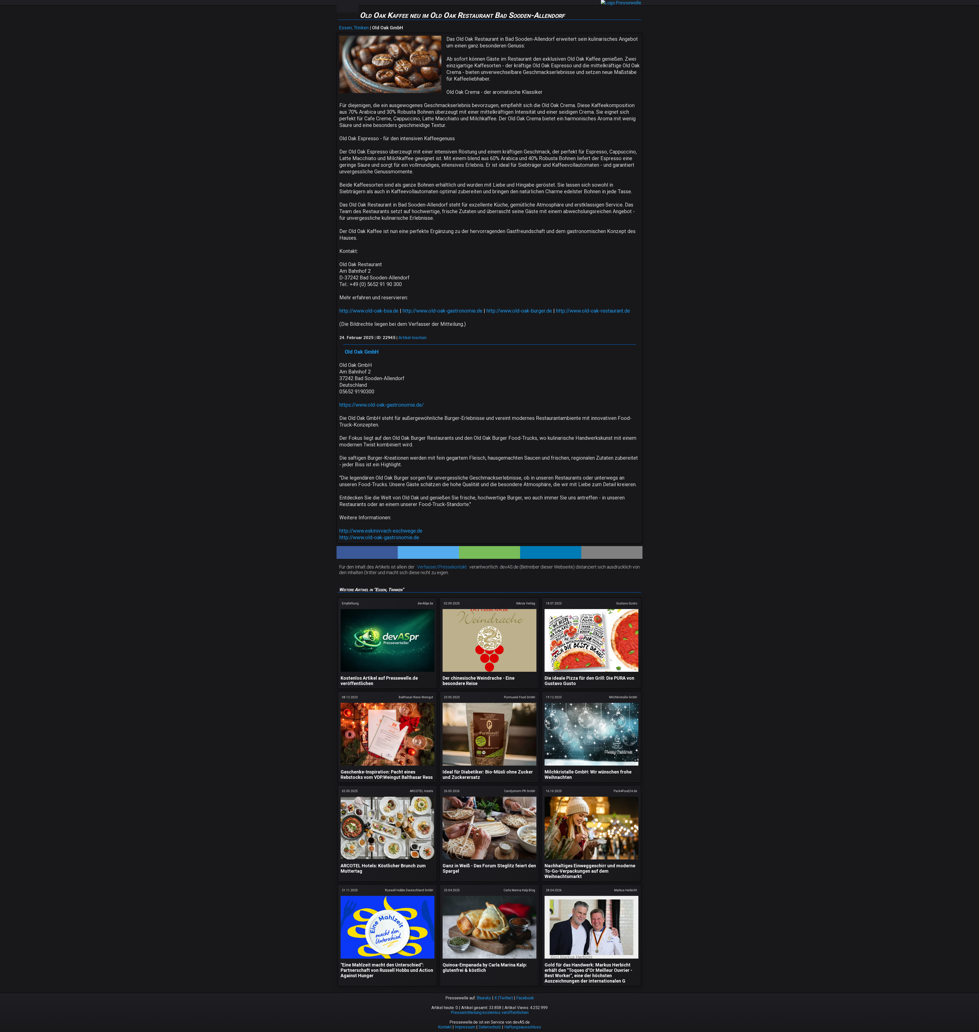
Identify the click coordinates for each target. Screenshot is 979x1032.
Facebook (525, 998)
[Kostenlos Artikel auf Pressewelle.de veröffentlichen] (387, 672)
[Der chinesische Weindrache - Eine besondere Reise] (489, 672)
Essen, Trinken (354, 27)
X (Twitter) (503, 998)
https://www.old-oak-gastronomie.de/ (381, 405)
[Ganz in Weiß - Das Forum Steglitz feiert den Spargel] (489, 860)
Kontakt (445, 1027)
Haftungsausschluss (522, 1027)
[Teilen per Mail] (611, 552)
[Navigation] (342, 6)
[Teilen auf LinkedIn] (550, 552)
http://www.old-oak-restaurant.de (593, 311)
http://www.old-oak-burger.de (519, 311)
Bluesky (484, 998)
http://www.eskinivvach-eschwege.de (380, 531)
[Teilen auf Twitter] (428, 552)
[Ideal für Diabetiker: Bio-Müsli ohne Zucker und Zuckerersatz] (489, 766)
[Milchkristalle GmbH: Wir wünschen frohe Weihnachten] (591, 766)
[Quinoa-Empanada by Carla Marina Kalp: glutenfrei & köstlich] (489, 959)
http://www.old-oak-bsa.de (368, 311)
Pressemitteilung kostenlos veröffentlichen (490, 1012)
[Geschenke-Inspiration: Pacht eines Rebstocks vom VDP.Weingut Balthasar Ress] (387, 766)
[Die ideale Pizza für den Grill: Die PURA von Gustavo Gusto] (591, 672)
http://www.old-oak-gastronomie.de (442, 311)
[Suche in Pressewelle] (352, 6)
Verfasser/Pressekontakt (442, 567)
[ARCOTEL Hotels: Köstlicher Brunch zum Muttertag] (387, 860)
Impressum (465, 1027)
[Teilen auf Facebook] (367, 552)
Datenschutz (490, 1027)
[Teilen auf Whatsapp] (489, 552)
